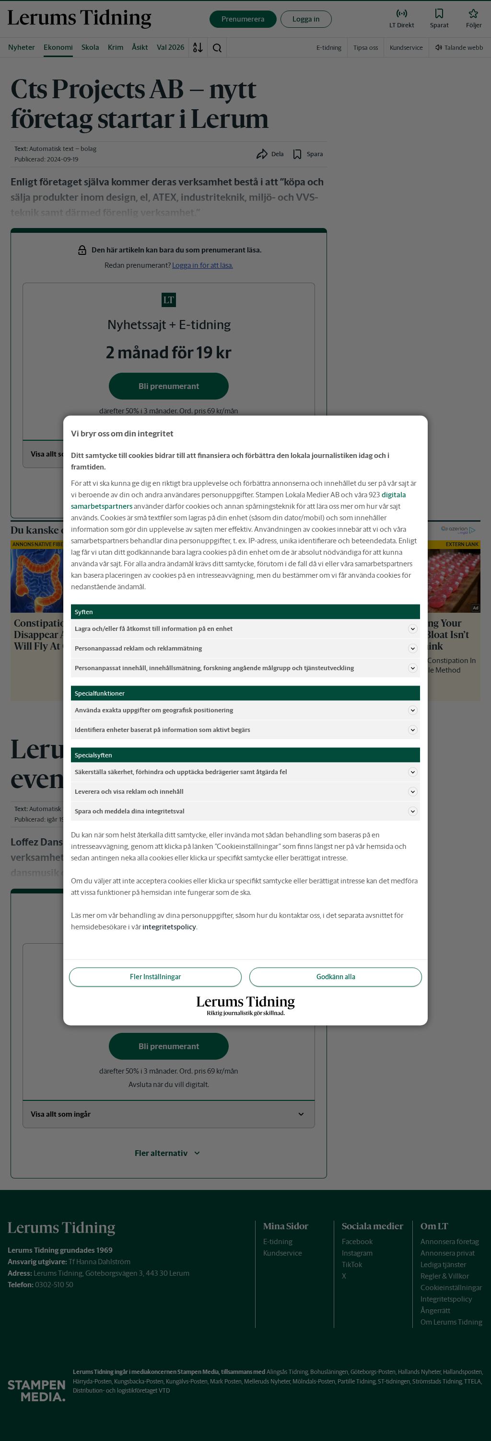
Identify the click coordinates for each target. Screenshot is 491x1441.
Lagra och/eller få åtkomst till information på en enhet (154, 628)
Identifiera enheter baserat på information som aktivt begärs (162, 729)
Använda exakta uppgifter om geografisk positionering (154, 710)
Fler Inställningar (155, 976)
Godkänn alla (335, 976)
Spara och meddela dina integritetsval (130, 811)
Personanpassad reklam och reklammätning (138, 648)
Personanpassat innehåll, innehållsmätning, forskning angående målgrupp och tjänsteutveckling (214, 667)
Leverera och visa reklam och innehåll (129, 791)
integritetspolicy (169, 926)
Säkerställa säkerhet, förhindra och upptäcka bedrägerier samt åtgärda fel (181, 771)
